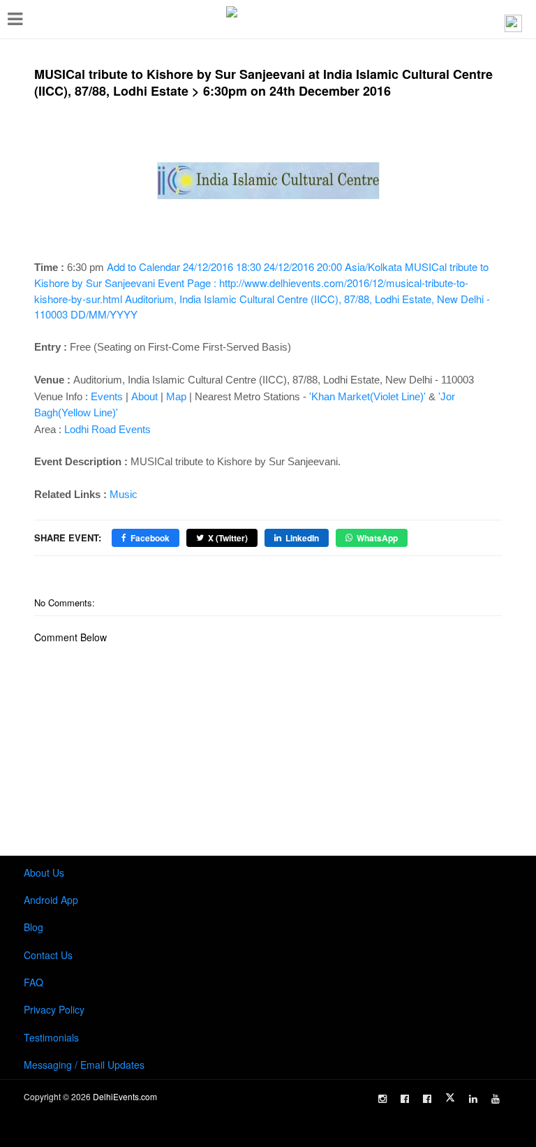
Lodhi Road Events (107, 429)
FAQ (33, 982)
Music (123, 494)
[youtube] (495, 1099)
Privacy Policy (54, 1009)
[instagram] (382, 1099)
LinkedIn (302, 538)
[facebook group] (427, 1099)
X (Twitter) (228, 538)
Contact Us (48, 955)
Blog (33, 927)
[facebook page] (405, 1099)
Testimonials (51, 1037)
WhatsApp (377, 538)
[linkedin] (473, 1099)
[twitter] (450, 1097)
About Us (44, 872)
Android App (51, 900)
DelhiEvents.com (125, 1096)
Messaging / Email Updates (84, 1065)
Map (176, 396)
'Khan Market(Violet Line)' (367, 396)
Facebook (150, 538)
